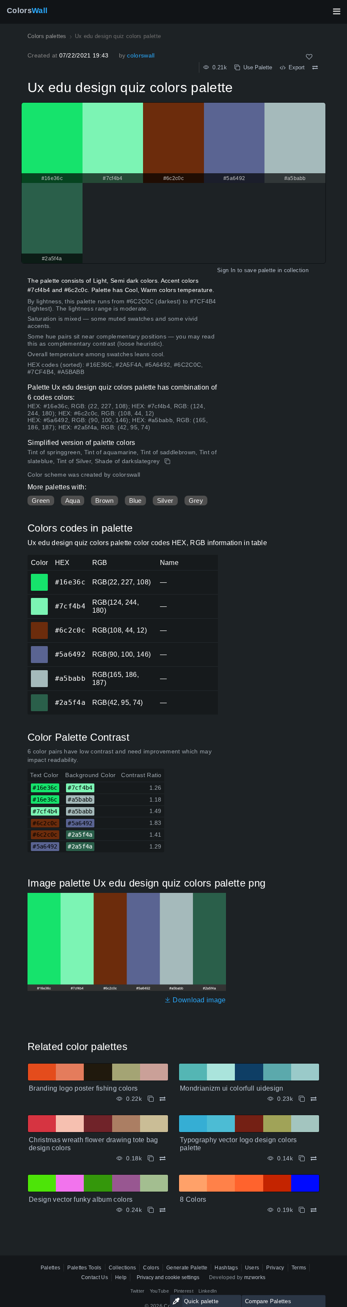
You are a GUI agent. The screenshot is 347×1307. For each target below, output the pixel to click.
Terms (299, 1268)
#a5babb (39, 673)
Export (295, 67)
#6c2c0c (39, 624)
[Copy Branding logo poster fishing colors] (150, 1099)
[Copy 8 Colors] (301, 1210)
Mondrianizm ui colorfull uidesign (232, 1088)
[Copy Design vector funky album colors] (150, 1210)
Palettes (51, 1268)
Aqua (72, 500)
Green (41, 500)
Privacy (275, 1268)
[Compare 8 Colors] (313, 1210)
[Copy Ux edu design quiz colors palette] (168, 461)
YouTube (159, 1290)
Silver (165, 500)
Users (252, 1268)
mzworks (254, 1277)
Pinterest (183, 1290)
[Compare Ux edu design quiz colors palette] (315, 67)
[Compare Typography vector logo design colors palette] (313, 1158)
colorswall (140, 55)
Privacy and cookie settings (168, 1277)
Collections (122, 1268)
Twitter (137, 1290)
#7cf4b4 (39, 600)
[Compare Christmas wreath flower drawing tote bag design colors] (162, 1158)
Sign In (226, 270)
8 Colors (193, 1199)
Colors (27, 10)
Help (121, 1277)
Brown (104, 500)
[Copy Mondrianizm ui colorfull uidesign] (301, 1099)
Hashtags (226, 1268)
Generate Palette (186, 1268)
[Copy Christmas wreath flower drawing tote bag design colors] (150, 1158)
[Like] (309, 57)
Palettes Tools (84, 1268)
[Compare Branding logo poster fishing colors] (162, 1099)
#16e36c (39, 576)
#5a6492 (39, 649)
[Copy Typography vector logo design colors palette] (301, 1158)
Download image (198, 1000)
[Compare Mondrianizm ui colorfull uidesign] (313, 1099)
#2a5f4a (39, 697)
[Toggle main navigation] (336, 11)
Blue (135, 500)
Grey (196, 500)
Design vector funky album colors (80, 1199)
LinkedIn (207, 1290)
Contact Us (94, 1277)
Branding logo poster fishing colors (83, 1088)
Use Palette (256, 67)
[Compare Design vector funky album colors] (162, 1210)
